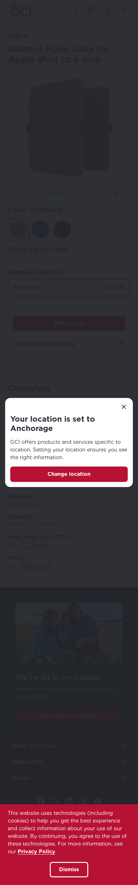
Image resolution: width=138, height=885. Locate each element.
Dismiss (69, 869)
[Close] (124, 407)
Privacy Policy (36, 851)
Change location (69, 474)
